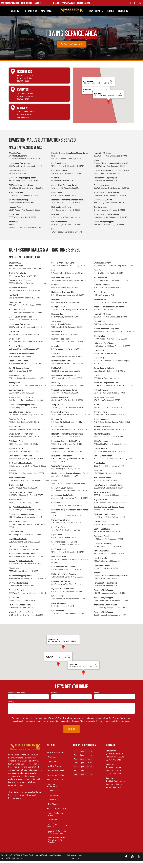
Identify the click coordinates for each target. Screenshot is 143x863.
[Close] (106, 89)
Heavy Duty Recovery (52, 825)
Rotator (110, 11)
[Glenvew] (13, 108)
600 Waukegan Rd (115, 753)
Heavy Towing (94, 11)
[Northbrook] (13, 71)
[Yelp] (140, 3)
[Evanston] (13, 89)
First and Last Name (16, 692)
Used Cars (52, 761)
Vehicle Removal (55, 766)
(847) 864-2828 (82, 3)
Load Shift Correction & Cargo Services (57, 832)
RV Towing (52, 819)
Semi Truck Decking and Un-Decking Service (56, 839)
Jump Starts (53, 795)
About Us (15, 11)
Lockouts (52, 799)
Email (54, 692)
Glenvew (22, 108)
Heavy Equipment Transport (56, 814)
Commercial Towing (55, 770)
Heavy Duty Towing (55, 808)
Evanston (23, 90)
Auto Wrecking (53, 752)
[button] (108, 102)
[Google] (135, 3)
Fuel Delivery (53, 790)
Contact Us (123, 11)
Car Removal (53, 757)
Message (11, 701)
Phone (97, 692)
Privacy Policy (18, 795)
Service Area (31, 11)
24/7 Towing (46, 11)
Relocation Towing (55, 779)
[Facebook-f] (130, 3)
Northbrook (24, 71)
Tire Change (53, 804)
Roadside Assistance (52, 785)
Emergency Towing (55, 775)
